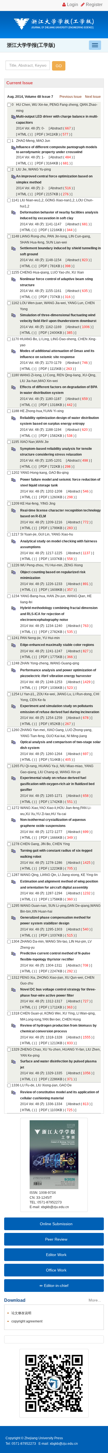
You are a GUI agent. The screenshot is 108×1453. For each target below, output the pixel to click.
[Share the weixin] (45, 1339)
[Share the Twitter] (20, 1339)
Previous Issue (71, 97)
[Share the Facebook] (12, 1339)
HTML (22, 134)
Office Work (55, 1270)
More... (95, 1300)
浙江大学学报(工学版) (31, 45)
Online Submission (56, 1224)
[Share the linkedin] (28, 1339)
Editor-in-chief (55, 1285)
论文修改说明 (21, 1313)
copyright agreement (26, 1321)
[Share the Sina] (37, 1339)
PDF (40, 134)
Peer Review (55, 1239)
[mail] (53, 1339)
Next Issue (93, 97)
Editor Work (55, 1254)
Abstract (56, 128)
